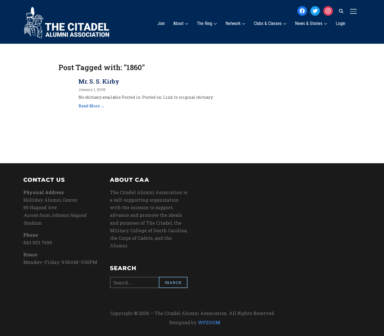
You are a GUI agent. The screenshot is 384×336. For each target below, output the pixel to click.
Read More (89, 106)
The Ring (204, 23)
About (178, 23)
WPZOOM (209, 322)
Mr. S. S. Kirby (98, 81)
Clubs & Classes (268, 23)
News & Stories (308, 23)
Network (233, 23)
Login (340, 23)
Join (161, 23)
